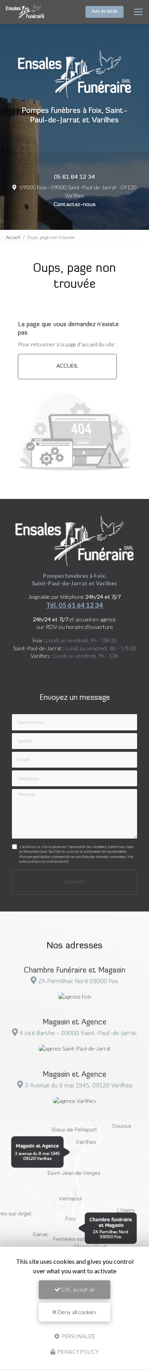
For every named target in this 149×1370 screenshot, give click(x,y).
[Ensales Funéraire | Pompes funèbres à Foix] (25, 12)
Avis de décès (104, 12)
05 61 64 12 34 (74, 177)
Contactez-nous (75, 205)
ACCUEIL (67, 366)
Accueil (13, 237)
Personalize (78, 1336)
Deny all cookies (76, 1312)
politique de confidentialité (48, 861)
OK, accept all (77, 1289)
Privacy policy (77, 1352)
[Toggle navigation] (138, 11)
